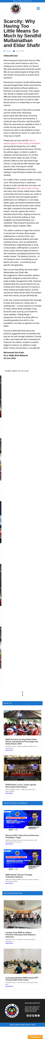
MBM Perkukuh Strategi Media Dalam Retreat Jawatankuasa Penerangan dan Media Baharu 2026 (22, 741)
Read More (9, 750)
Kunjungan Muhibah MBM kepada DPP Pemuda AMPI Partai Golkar (22, 979)
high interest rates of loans (27, 188)
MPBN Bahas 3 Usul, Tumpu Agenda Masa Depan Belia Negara (21, 786)
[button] (22, 692)
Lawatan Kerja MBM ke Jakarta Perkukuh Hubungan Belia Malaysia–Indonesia (21, 934)
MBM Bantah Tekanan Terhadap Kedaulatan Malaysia (19, 876)
